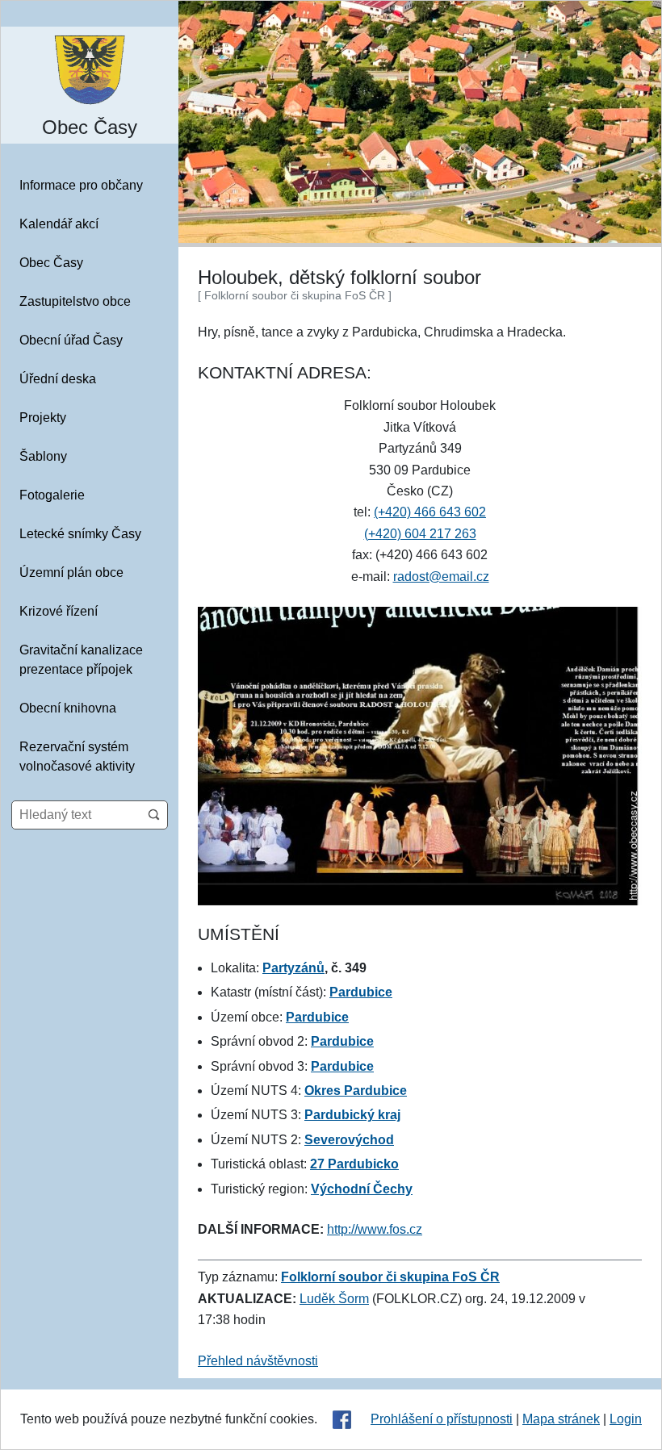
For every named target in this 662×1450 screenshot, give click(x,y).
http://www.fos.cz (374, 1229)
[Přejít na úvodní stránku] (89, 69)
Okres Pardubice (355, 1090)
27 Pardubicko (354, 1164)
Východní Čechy (362, 1189)
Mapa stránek (561, 1419)
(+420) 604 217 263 (420, 534)
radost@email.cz (441, 576)
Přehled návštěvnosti (258, 1361)
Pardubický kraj (352, 1115)
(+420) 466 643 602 (430, 512)
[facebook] (342, 1419)
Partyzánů (293, 968)
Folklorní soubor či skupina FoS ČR (390, 1277)
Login (626, 1419)
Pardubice (360, 992)
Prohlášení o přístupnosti (442, 1419)
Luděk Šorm (334, 1299)
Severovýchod (349, 1140)
